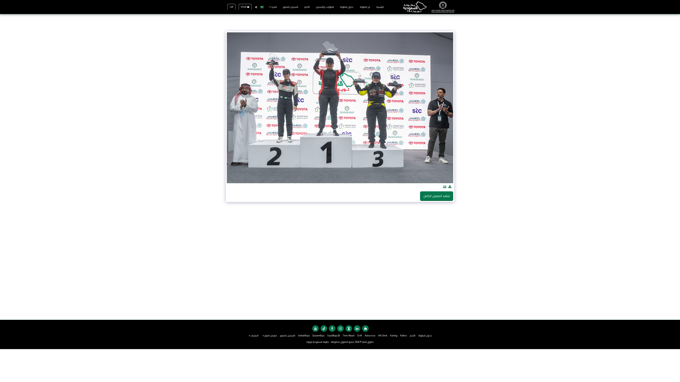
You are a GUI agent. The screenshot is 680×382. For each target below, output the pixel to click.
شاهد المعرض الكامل (436, 196)
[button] (256, 7)
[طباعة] (445, 187)
